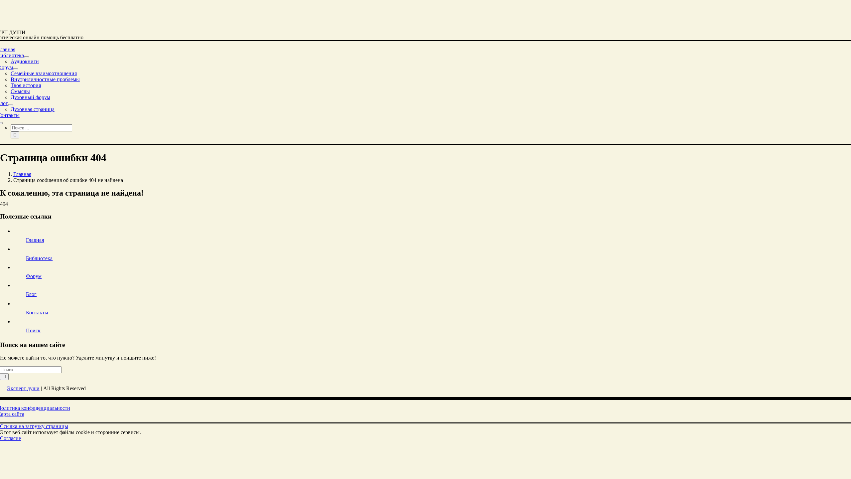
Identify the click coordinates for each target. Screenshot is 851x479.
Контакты (37, 312)
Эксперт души (23, 388)
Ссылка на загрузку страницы (34, 426)
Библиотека (39, 258)
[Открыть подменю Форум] (15, 69)
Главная (35, 240)
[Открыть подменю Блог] (10, 105)
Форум (34, 276)
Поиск (33, 330)
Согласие (10, 438)
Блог (31, 294)
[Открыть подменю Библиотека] (26, 57)
